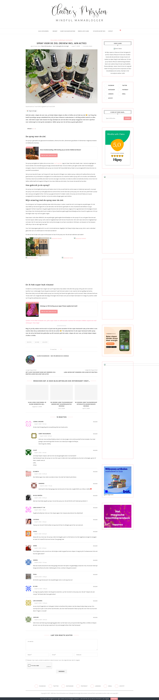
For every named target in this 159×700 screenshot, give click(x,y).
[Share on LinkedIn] (69, 349)
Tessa (35, 574)
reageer (95, 421)
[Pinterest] (79, 24)
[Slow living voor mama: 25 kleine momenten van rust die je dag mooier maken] (37, 392)
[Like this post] (62, 349)
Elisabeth (36, 471)
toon (34, 128)
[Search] (116, 31)
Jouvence (36, 519)
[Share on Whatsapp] (71, 349)
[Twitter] (74, 24)
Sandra (35, 560)
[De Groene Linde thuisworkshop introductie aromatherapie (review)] (86, 392)
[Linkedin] (82, 24)
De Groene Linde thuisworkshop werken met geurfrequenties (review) (62, 404)
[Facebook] (72, 24)
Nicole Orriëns (37, 495)
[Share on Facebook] (64, 349)
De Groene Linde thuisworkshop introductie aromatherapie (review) (86, 404)
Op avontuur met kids (99, 31)
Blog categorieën (43, 31)
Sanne (35, 545)
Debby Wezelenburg (45, 433)
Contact (110, 31)
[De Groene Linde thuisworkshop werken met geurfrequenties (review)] (61, 392)
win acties (44, 342)
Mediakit (55, 31)
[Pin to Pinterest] (67, 349)
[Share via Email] (73, 349)
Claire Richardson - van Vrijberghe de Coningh (55, 46)
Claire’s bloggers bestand (67, 31)
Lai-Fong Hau (58, 163)
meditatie (29, 342)
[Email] (84, 24)
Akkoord (114, 698)
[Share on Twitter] (66, 349)
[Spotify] (87, 24)
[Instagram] (77, 24)
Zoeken (127, 118)
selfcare (37, 342)
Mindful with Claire (83, 31)
